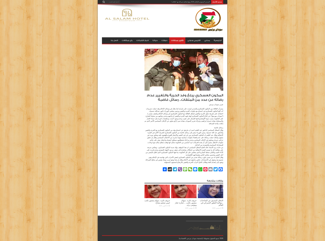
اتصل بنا (114, 40)
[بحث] (104, 2)
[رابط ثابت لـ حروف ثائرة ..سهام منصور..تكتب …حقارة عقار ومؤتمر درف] (184, 197)
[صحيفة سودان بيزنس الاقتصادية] (208, 31)
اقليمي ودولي (193, 40)
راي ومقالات (127, 40)
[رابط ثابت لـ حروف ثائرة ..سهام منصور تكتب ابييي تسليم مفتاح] (157, 197)
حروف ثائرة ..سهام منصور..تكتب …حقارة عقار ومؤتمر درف (186, 202)
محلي (207, 40)
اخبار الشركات (142, 40)
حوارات (164, 40)
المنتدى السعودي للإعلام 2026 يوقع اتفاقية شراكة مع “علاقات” (190, 2)
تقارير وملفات (177, 40)
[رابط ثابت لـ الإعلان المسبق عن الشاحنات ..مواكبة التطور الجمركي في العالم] (210, 197)
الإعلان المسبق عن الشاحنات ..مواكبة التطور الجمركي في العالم (211, 202)
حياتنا (155, 40)
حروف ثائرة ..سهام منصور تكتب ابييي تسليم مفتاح (157, 201)
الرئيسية (217, 40)
